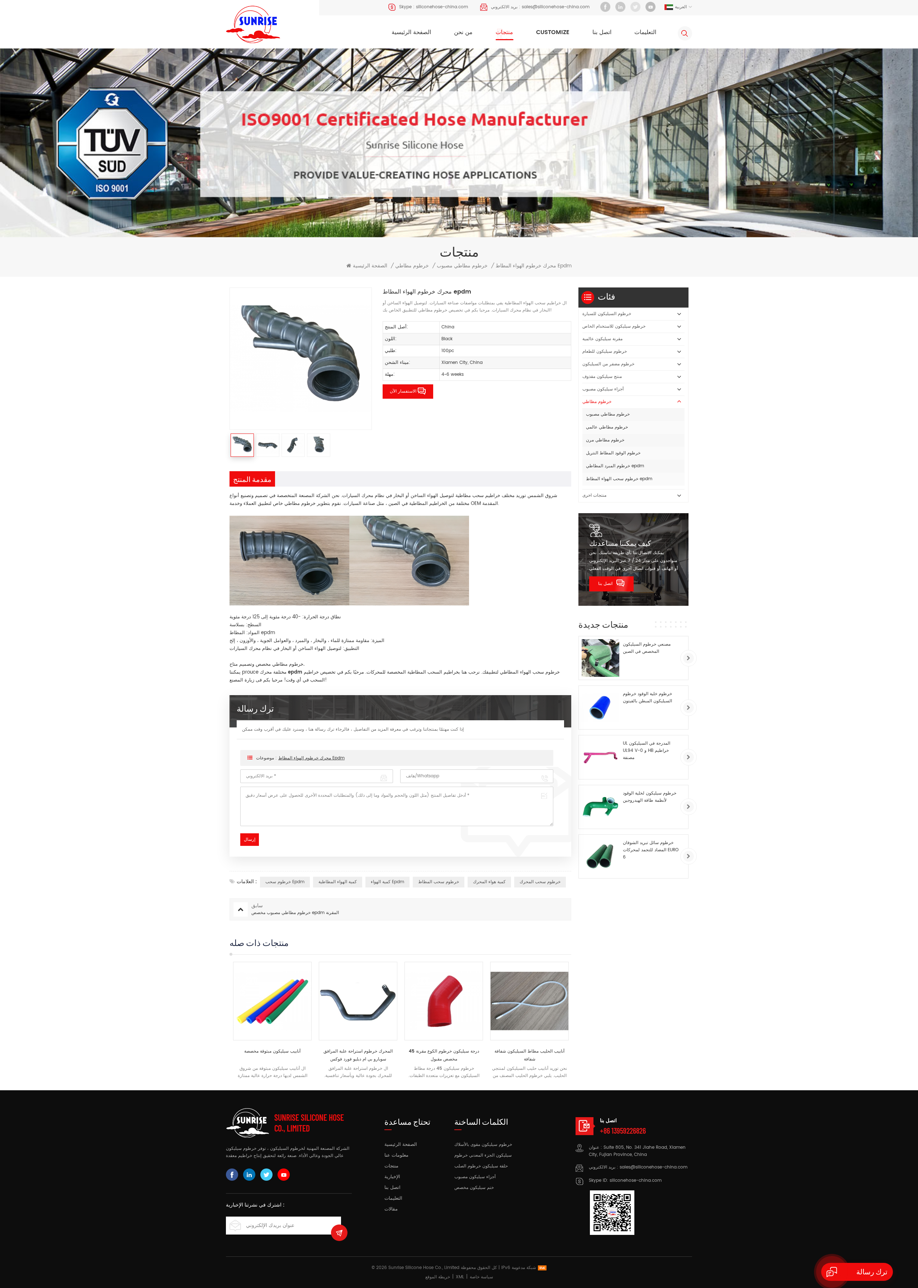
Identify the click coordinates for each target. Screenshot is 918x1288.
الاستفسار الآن (403, 391)
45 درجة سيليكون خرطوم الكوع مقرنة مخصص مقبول (358, 1055)
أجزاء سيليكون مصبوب (603, 389)
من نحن (463, 32)
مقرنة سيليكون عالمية (602, 339)
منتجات (504, 32)
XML (460, 1277)
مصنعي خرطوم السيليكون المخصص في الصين (647, 648)
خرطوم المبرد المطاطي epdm (615, 466)
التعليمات (645, 32)
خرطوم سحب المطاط (438, 882)
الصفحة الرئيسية (411, 32)
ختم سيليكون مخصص (474, 1187)
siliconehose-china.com (442, 7)
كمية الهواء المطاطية (337, 882)
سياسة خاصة (481, 1277)
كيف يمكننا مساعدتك (620, 543)
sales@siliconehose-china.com (556, 7)
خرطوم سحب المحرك (540, 882)
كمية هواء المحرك (489, 882)
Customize (552, 32)
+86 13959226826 (623, 1130)
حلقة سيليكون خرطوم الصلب (481, 1166)
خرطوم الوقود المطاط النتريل (613, 453)
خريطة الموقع (437, 1277)
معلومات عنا (396, 1155)
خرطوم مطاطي (412, 266)
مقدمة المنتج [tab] (252, 479)
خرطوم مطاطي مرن (605, 440)
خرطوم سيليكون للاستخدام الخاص (613, 326)
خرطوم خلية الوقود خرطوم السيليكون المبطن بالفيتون (647, 697)
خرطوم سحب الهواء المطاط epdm (619, 479)
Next (583, 1021)
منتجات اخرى (594, 495)
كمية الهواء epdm (387, 882)
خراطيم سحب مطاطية (478, 496)
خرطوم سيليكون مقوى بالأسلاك (483, 1144)
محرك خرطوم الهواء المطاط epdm (311, 758)
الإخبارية (392, 1177)
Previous (217, 1021)
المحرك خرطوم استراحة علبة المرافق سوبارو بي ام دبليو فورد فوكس (272, 1055)
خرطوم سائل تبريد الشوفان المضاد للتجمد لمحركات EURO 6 (650, 850)
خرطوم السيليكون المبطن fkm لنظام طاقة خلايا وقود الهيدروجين (529, 1055)
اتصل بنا (601, 32)
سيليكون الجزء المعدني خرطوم (483, 1155)
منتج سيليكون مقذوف (602, 376)
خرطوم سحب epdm (284, 882)
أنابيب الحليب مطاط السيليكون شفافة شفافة (444, 1055)
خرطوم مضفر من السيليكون (608, 364)
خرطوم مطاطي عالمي (607, 427)
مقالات (391, 1209)
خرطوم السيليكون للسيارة (606, 313)
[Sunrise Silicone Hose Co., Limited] (253, 24)
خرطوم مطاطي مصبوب (462, 266)
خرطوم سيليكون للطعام (604, 351)
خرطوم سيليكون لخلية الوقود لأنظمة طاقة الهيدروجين (649, 797)
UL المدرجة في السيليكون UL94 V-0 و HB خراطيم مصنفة (646, 750)
